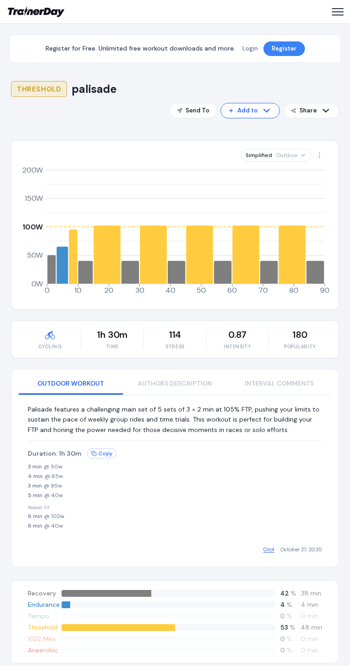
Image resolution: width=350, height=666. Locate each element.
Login (250, 48)
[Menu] (337, 12)
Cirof (268, 549)
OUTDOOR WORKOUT (70, 383)
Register (284, 48)
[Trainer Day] (36, 11)
